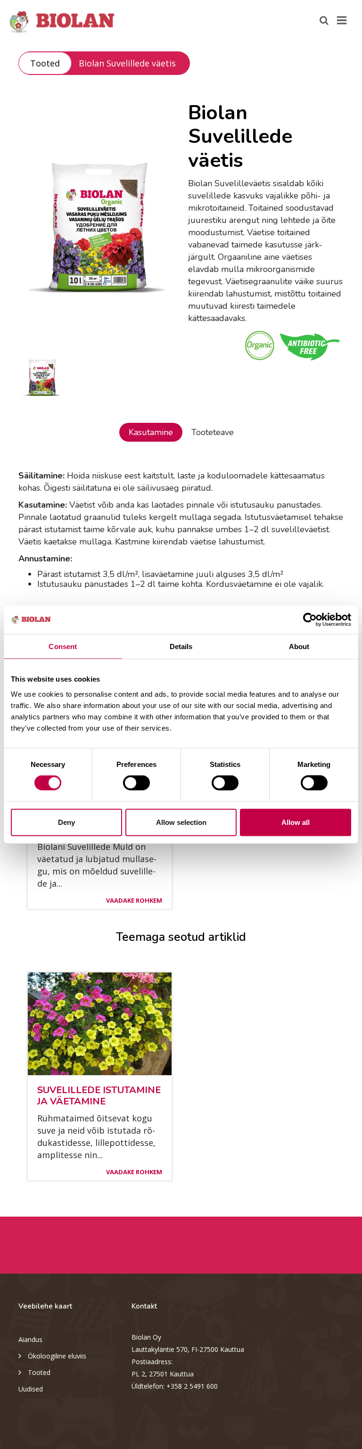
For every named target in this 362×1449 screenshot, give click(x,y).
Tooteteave (212, 432)
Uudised (30, 1388)
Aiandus (30, 1339)
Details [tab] (181, 646)
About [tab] (299, 646)
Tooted (45, 63)
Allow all (295, 822)
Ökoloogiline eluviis (57, 1355)
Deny (66, 822)
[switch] (136, 782)
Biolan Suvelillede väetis (127, 63)
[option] (96, 219)
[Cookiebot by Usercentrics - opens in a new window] (310, 620)
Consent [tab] (63, 646)
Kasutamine (151, 432)
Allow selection (181, 822)
